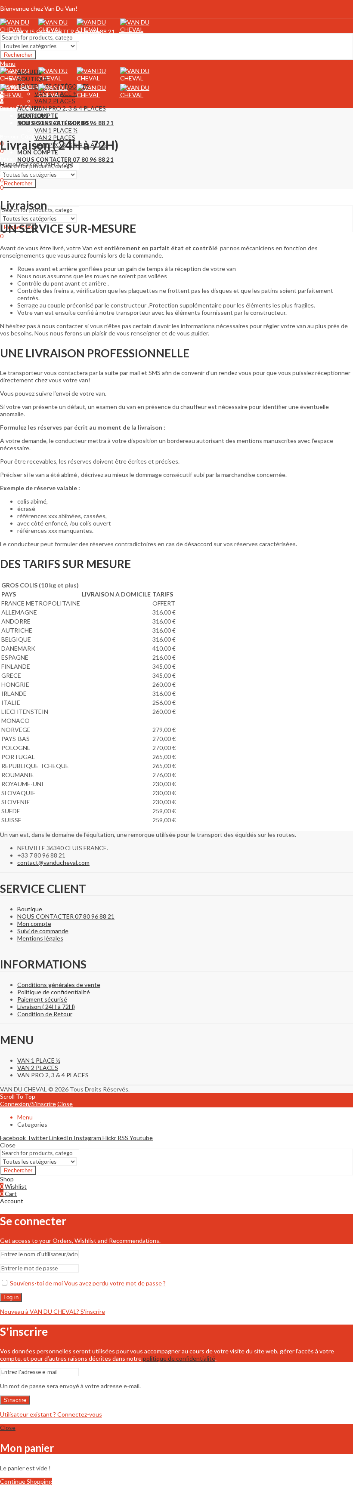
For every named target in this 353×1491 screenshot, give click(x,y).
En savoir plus (300, 17)
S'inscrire (14, 1400)
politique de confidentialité (179, 1358)
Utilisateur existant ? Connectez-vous (51, 1414)
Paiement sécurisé (42, 999)
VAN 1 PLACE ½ (38, 1060)
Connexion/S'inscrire (28, 1103)
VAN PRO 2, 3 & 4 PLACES (53, 1075)
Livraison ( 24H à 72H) (46, 1006)
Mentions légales (40, 938)
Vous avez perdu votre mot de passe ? (115, 1283)
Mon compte (34, 923)
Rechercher (18, 55)
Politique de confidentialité (53, 992)
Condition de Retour (44, 1014)
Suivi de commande (42, 931)
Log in (11, 1297)
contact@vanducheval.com (53, 862)
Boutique (29, 909)
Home (8, 164)
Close (65, 1103)
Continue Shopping (26, 1481)
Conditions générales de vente (58, 984)
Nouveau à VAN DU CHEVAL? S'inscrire (52, 1311)
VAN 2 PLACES (37, 1067)
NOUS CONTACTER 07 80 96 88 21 (66, 916)
